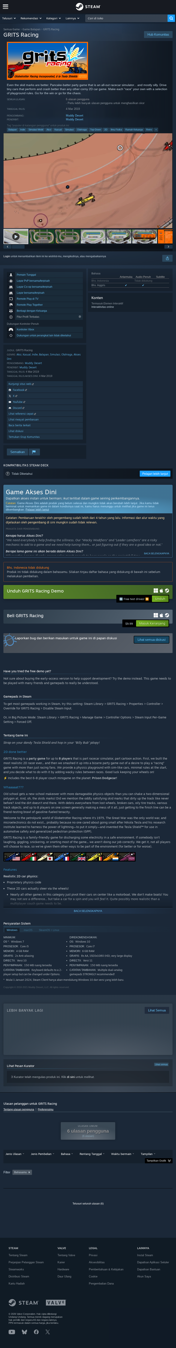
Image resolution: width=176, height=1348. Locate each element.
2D (105, 129)
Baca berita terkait (19, 425)
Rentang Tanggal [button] (91, 1154)
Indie (22, 129)
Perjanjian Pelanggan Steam (26, 1262)
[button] (9, 18)
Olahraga (82, 129)
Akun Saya (144, 1276)
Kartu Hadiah (17, 1283)
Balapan (12, 129)
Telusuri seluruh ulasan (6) (88, 1203)
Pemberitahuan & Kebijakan (106, 1269)
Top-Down (95, 129)
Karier (61, 1262)
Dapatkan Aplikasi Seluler (153, 1262)
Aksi (49, 129)
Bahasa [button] (65, 1154)
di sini (71, 1077)
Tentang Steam (18, 1255)
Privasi (93, 1255)
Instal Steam (145, 1255)
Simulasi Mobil (36, 129)
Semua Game (11, 29)
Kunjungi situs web (20, 383)
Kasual (58, 129)
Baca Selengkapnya (156, 553)
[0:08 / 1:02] (87, 180)
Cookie (93, 1276)
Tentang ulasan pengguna (18, 1109)
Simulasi (69, 129)
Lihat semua (161, 1064)
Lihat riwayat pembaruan (24, 419)
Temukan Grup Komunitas (24, 436)
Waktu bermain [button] (121, 1154)
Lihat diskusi (16, 431)
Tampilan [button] (147, 1154)
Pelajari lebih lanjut (37, 509)
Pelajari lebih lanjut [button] (155, 473)
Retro (149, 129)
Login (6, 256)
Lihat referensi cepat (21, 413)
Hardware (63, 1269)
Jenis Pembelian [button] (41, 1154)
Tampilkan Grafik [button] (156, 1160)
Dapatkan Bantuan (148, 1269)
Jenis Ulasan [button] (13, 1154)
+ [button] (156, 129)
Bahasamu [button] (20, 1172)
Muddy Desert (74, 115)
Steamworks (16, 1269)
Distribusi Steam (19, 1276)
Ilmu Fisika (116, 129)
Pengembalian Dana (101, 1283)
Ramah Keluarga (134, 129)
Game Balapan (31, 29)
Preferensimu (45, 1109)
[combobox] (126, 18)
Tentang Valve (66, 1255)
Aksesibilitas (97, 1262)
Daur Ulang (64, 1276)
